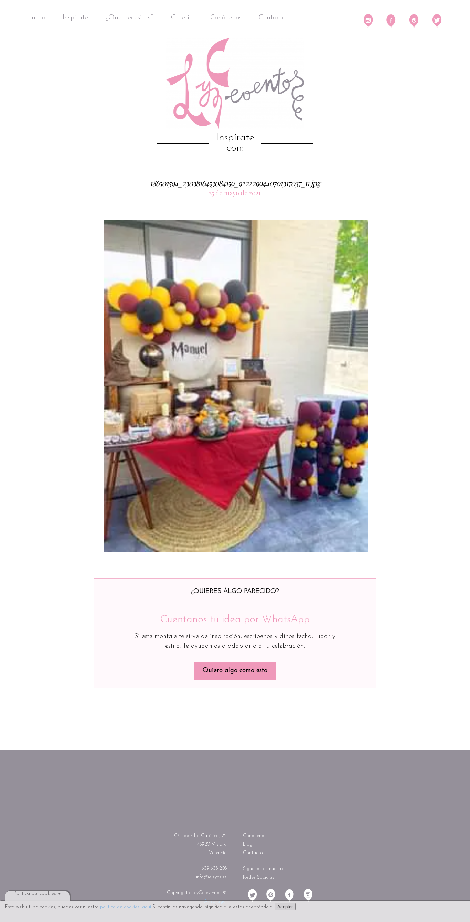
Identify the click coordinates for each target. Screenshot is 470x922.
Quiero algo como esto (235, 670)
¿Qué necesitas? (129, 17)
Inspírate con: (235, 143)
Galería (182, 17)
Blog (247, 844)
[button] (236, 386)
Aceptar (285, 906)
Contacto (272, 17)
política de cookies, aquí (125, 907)
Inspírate (75, 17)
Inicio (37, 17)
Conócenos (226, 17)
